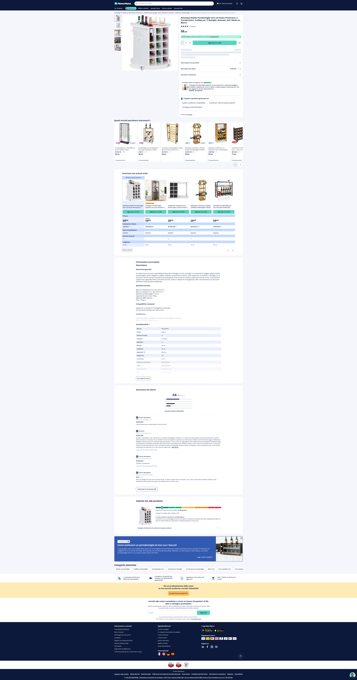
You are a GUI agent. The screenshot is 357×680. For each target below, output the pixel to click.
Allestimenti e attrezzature (136, 13)
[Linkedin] (202, 646)
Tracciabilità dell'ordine (121, 629)
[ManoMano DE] (168, 653)
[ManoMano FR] (159, 653)
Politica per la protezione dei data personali (166, 674)
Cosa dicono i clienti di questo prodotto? (222, 103)
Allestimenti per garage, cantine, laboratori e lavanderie (159, 13)
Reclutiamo (117, 646)
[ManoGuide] (353, 675)
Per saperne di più (196, 619)
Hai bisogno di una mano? (122, 635)
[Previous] (227, 250)
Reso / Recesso (119, 632)
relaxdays (189, 114)
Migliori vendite (163, 643)
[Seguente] (240, 164)
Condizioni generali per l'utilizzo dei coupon (128, 652)
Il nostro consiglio (163, 629)
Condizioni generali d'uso (199, 674)
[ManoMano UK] (163, 653)
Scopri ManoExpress (164, 646)
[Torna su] (240, 656)
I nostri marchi (162, 638)
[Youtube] (216, 646)
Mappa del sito (135, 674)
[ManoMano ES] (172, 653)
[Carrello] (241, 3)
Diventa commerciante (121, 643)
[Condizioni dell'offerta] (240, 37)
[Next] (233, 250)
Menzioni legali (146, 674)
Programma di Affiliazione (122, 649)
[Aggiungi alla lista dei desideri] (239, 43)
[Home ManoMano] (123, 3)
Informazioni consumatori (217, 674)
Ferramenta (124, 13)
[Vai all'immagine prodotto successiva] (174, 43)
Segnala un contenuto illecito (123, 640)
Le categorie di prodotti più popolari (169, 632)
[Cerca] (136, 3)
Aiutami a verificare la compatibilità (193, 103)
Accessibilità (239, 674)
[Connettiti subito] (237, 3)
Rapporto (230, 674)
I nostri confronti (163, 635)
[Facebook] (207, 646)
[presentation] (218, 528)
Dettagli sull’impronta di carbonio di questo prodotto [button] (154, 528)
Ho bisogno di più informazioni (192, 107)
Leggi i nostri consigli (204, 557)
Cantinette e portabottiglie (182, 13)
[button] (211, 86)
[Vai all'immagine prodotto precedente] (126, 43)
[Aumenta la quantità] (190, 43)
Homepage (117, 13)
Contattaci (117, 638)
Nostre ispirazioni (163, 640)
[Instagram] (211, 646)
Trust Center (186, 674)
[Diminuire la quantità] (183, 43)
